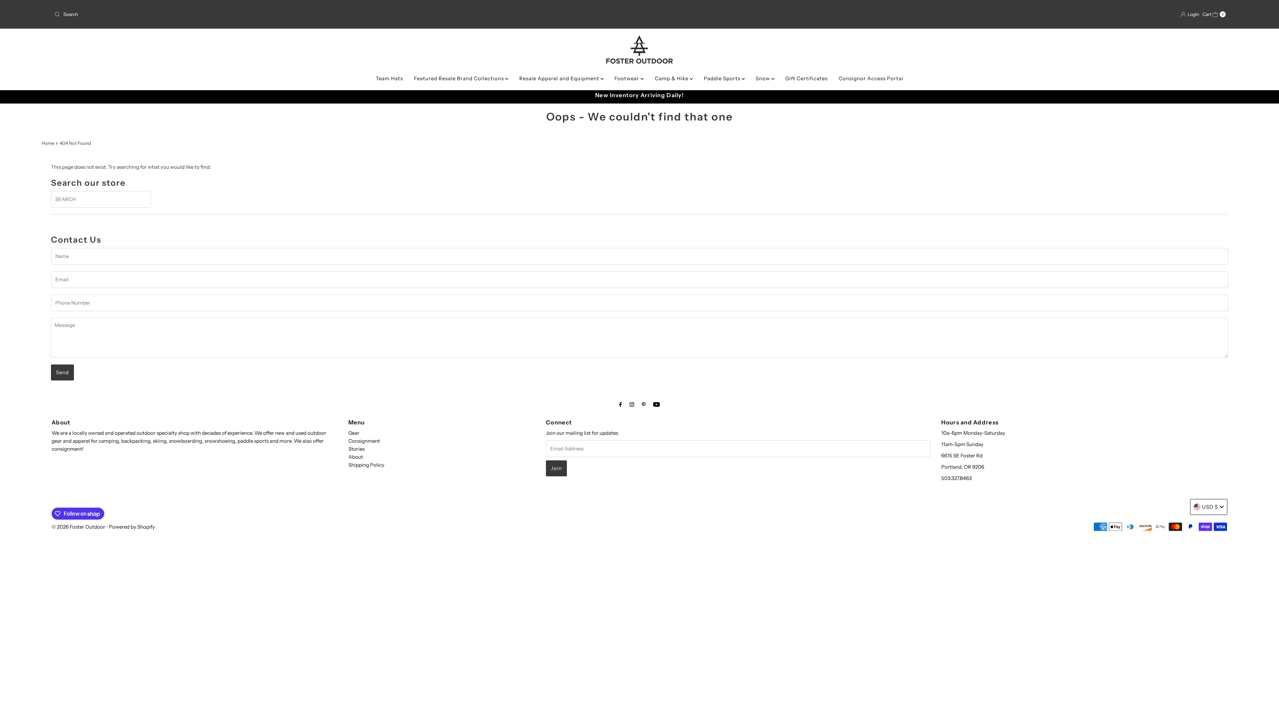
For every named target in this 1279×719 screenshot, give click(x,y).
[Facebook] (620, 404)
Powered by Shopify (132, 527)
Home (48, 143)
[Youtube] (656, 404)
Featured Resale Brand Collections (459, 78)
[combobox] (246, 14)
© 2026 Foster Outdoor (78, 527)
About (355, 457)
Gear (353, 433)
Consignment (364, 441)
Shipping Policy (366, 465)
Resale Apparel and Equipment (560, 78)
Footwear (627, 78)
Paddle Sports (723, 78)
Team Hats (389, 78)
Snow (763, 78)
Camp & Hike (672, 78)
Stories (356, 449)
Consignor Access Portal (871, 78)
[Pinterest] (643, 404)
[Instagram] (632, 404)
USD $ (1210, 507)
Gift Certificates (806, 78)
